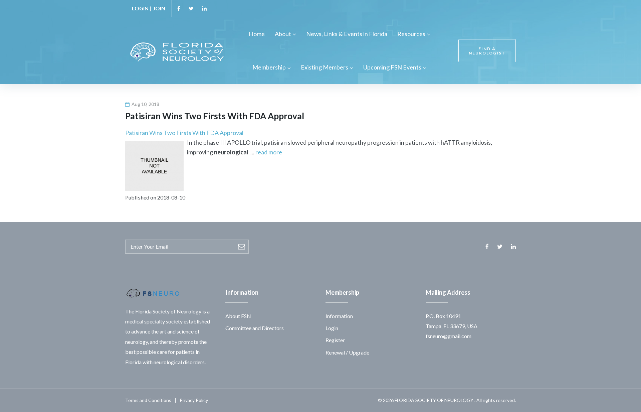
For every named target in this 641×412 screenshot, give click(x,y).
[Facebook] (178, 8)
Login (332, 328)
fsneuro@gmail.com (448, 336)
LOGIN (140, 8)
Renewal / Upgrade (347, 352)
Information (339, 316)
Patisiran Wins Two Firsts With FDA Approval (184, 132)
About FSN (238, 316)
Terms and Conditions (148, 400)
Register (335, 340)
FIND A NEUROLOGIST (487, 50)
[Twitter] (191, 8)
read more (268, 152)
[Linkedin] (204, 8)
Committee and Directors (254, 328)
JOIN (159, 8)
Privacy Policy (194, 400)
